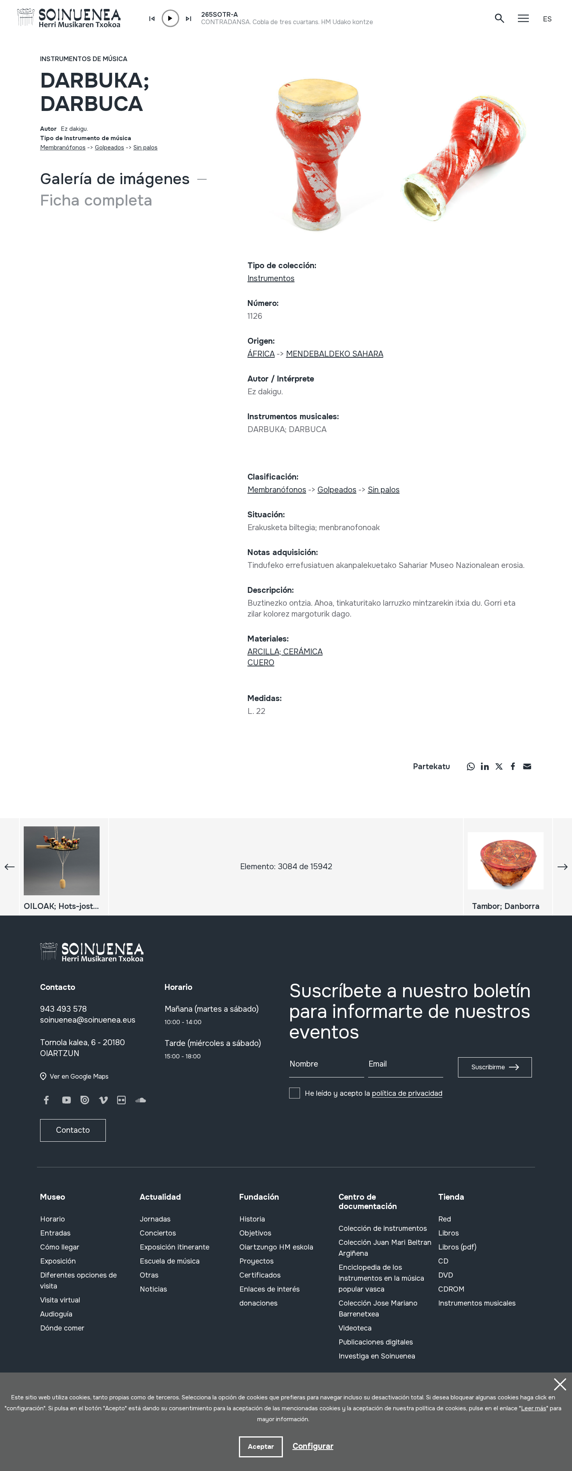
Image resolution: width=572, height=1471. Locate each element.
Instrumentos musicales (477, 1303)
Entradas (55, 1233)
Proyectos (256, 1261)
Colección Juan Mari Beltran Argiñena (385, 1248)
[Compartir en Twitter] (499, 766)
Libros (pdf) (457, 1247)
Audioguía (56, 1314)
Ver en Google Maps (79, 1076)
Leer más (533, 1408)
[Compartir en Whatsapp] (471, 766)
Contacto (73, 1130)
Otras (149, 1275)
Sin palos (145, 147)
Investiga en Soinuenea (377, 1356)
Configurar (313, 1446)
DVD (445, 1275)
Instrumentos (271, 278)
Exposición (58, 1261)
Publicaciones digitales (376, 1342)
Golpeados (109, 147)
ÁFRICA (261, 354)
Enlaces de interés (269, 1289)
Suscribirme (488, 1067)
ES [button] (547, 19)
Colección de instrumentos (383, 1228)
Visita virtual (60, 1300)
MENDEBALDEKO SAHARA (334, 354)
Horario (52, 1219)
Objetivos (255, 1233)
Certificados (260, 1275)
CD (443, 1261)
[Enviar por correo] (527, 766)
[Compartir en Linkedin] (485, 766)
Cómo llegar (59, 1247)
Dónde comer (62, 1328)
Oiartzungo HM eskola (276, 1247)
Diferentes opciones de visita (78, 1280)
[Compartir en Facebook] (513, 766)
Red (444, 1219)
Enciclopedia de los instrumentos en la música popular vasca (381, 1278)
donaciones (258, 1303)
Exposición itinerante (174, 1247)
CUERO (260, 663)
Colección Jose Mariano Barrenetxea (378, 1308)
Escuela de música (170, 1261)
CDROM (451, 1289)
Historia (252, 1219)
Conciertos (158, 1233)
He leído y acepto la (373, 1093)
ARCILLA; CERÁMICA (285, 652)
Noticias (153, 1289)
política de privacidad (407, 1093)
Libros (448, 1233)
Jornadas (155, 1219)
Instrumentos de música (83, 59)
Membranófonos (63, 147)
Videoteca (355, 1328)
